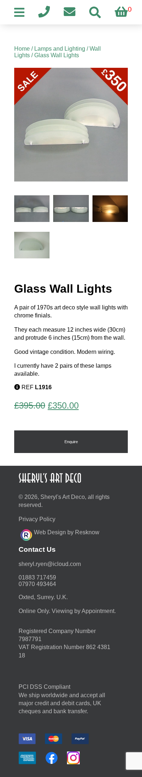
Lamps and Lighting (59, 49)
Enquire (71, 442)
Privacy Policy (37, 519)
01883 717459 (37, 577)
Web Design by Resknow (66, 532)
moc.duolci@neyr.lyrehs (50, 564)
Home (22, 49)
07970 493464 (37, 584)
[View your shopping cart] (121, 12)
